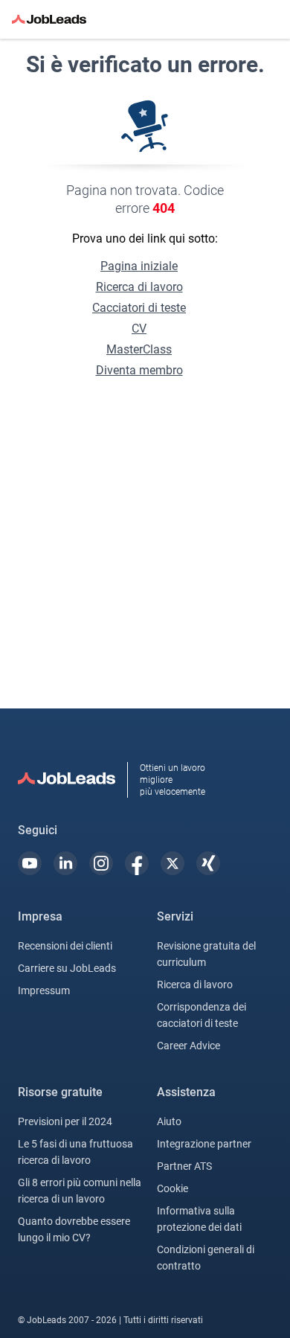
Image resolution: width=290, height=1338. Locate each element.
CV (139, 328)
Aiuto (169, 1121)
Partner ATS (184, 1166)
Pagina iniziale (139, 266)
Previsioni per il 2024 (65, 1121)
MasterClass (139, 349)
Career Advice (188, 1045)
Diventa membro (139, 370)
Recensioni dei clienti (65, 946)
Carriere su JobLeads (67, 968)
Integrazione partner (204, 1144)
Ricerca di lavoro (139, 287)
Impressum (44, 990)
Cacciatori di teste (139, 308)
